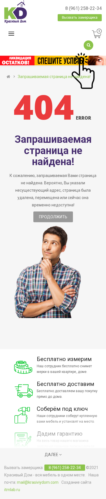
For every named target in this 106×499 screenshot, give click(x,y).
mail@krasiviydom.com (38, 482)
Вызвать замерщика (80, 17)
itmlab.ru (12, 489)
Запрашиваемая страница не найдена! (54, 77)
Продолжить (53, 217)
